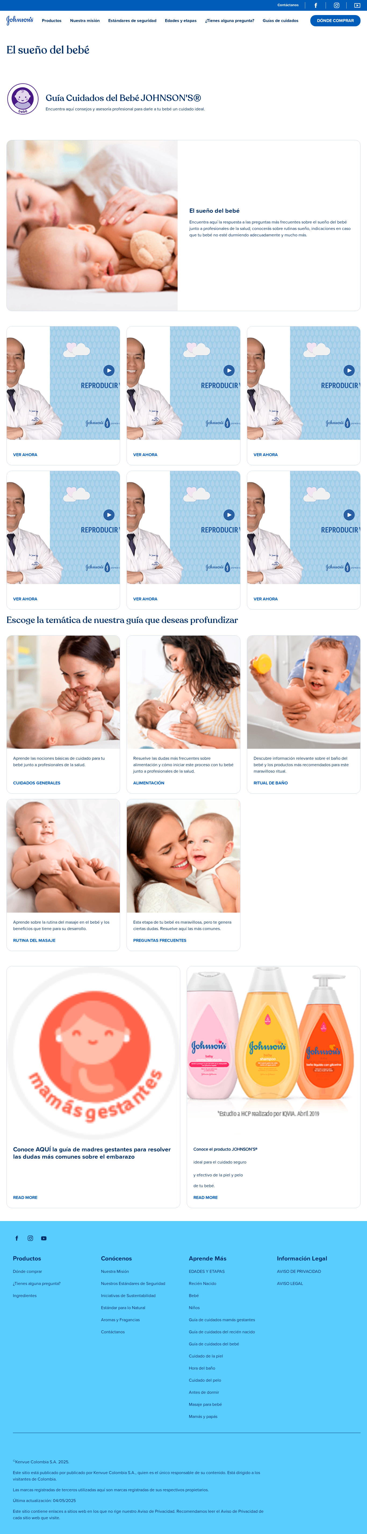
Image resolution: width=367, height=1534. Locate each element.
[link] (288, 5)
